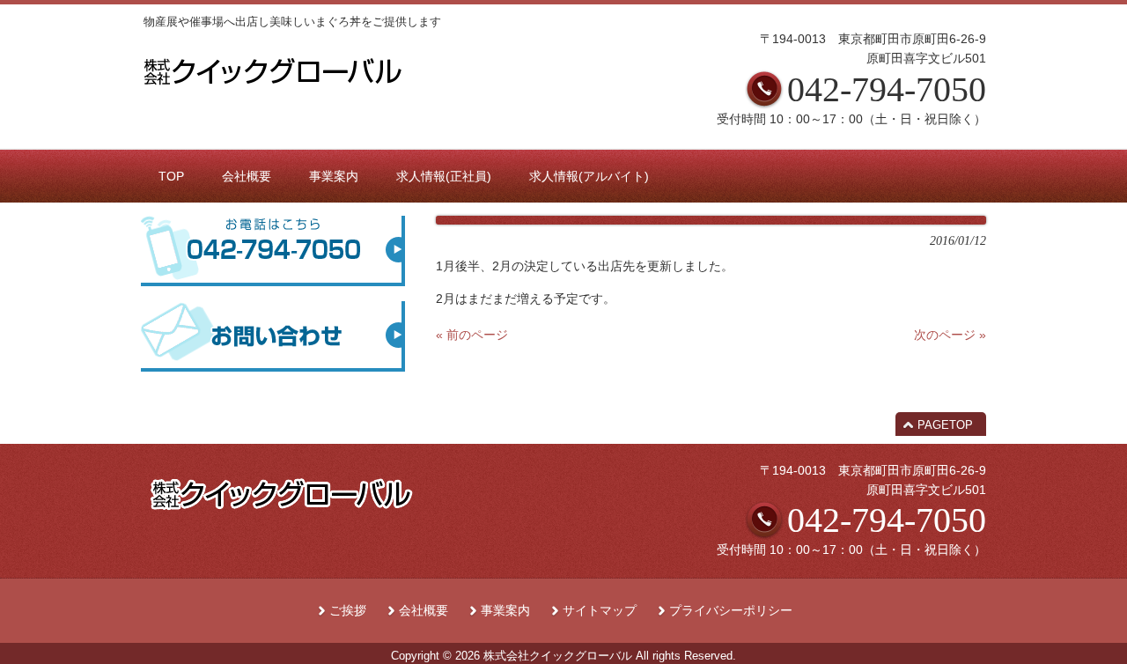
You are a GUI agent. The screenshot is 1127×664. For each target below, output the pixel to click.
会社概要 (423, 610)
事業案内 (505, 610)
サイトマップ (600, 610)
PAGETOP (945, 425)
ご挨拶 (347, 610)
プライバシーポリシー (730, 610)
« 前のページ (472, 335)
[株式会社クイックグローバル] (272, 89)
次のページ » (950, 335)
